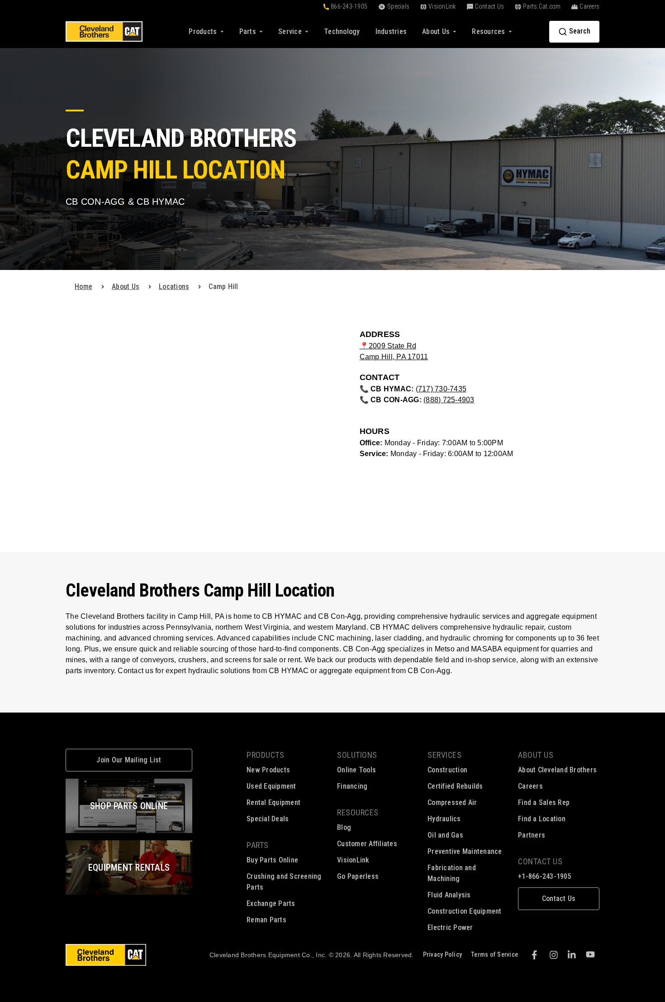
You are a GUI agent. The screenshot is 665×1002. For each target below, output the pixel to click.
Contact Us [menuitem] (540, 861)
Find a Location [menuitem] (541, 818)
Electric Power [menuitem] (450, 927)
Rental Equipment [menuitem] (273, 802)
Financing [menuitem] (352, 786)
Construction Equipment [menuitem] (465, 911)
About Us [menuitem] (535, 755)
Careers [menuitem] (530, 786)
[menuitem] (342, 31)
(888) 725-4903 (449, 400)
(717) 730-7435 (441, 389)
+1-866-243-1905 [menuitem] (544, 876)
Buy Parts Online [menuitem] (272, 860)
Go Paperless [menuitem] (358, 876)
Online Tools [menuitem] (356, 770)
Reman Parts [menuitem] (266, 919)
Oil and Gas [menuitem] (445, 835)
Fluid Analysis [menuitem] (449, 895)
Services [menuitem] (444, 755)
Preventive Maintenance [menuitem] (465, 851)
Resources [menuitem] (358, 812)
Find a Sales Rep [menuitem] (544, 802)
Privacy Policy (442, 954)
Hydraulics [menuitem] (444, 818)
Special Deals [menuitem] (268, 818)
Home (83, 286)
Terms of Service (494, 954)
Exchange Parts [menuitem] (271, 903)
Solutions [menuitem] (357, 755)
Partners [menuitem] (531, 835)
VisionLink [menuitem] (353, 860)
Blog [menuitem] (344, 827)
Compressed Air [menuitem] (452, 802)
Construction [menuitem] (447, 770)
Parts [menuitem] (258, 845)
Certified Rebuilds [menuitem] (455, 786)
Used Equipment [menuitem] (271, 786)
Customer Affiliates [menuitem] (367, 843)
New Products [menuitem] (268, 770)
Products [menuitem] (265, 755)
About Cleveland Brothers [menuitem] (557, 770)
